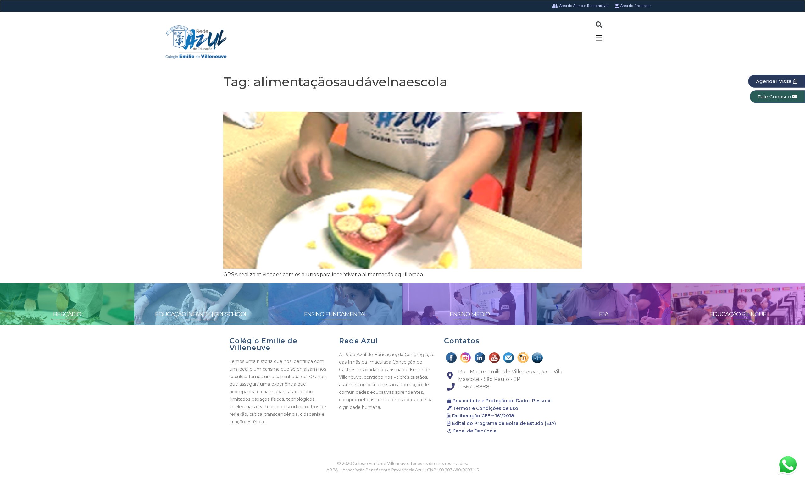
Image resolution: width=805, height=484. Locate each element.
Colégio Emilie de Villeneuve (263, 344)
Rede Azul (358, 341)
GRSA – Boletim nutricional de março (318, 100)
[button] (776, 81)
